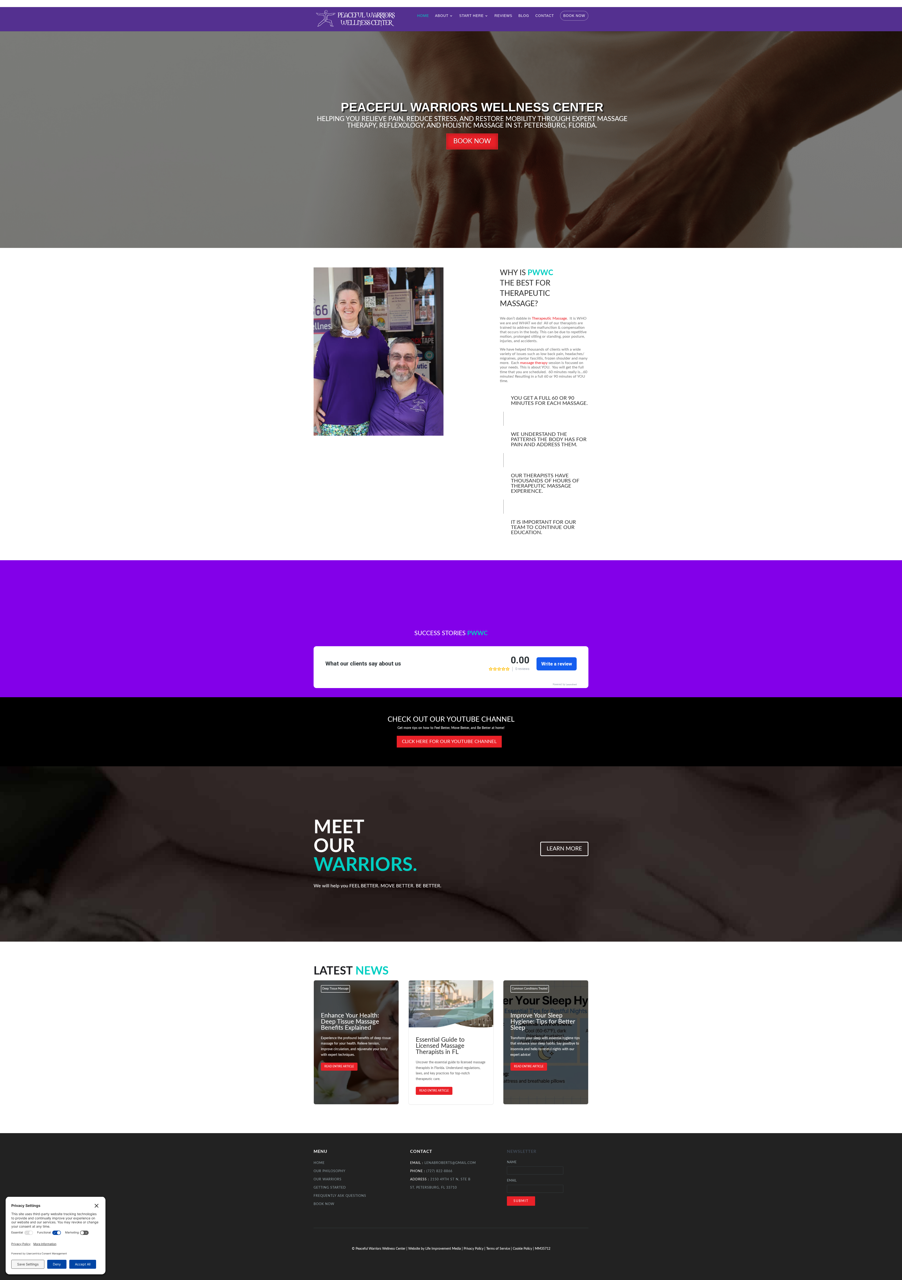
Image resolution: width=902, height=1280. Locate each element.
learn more (564, 849)
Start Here (471, 16)
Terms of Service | (499, 1248)
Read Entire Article (339, 1066)
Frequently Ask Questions (340, 1196)
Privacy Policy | (475, 1248)
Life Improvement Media (443, 1248)
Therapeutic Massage (549, 318)
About (441, 16)
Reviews (503, 16)
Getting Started (330, 1187)
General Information (429, 988)
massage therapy (534, 363)
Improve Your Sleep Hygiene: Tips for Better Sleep (545, 1043)
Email (512, 1180)
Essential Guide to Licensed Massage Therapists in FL (451, 1042)
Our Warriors (328, 1179)
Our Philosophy (330, 1171)
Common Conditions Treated (530, 988)
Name (512, 1162)
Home (423, 16)
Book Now (574, 16)
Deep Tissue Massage (335, 988)
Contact (544, 16)
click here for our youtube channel (449, 741)
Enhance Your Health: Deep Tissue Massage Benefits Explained (356, 1043)
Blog (523, 16)
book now (472, 141)
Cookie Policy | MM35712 (531, 1248)
